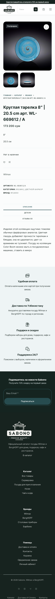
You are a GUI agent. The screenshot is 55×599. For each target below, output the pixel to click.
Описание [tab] (27, 207)
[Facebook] (19, 589)
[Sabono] (19, 431)
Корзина (27, 555)
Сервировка (27, 480)
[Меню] (50, 9)
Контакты (27, 551)
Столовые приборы (27, 522)
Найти (36, 9)
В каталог (27, 455)
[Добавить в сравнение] (9, 162)
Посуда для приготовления (27, 484)
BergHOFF (27, 518)
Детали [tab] (27, 213)
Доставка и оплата (27, 547)
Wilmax (7, 174)
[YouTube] (36, 589)
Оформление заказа (27, 560)
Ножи (27, 488)
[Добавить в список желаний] (4, 162)
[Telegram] (30, 589)
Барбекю (27, 526)
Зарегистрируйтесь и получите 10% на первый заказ (27, 2)
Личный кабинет (27, 564)
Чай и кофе (27, 493)
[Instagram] (24, 589)
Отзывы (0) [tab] (27, 219)
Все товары (27, 476)
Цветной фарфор (34, 189)
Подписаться (27, 401)
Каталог (10, 597)
